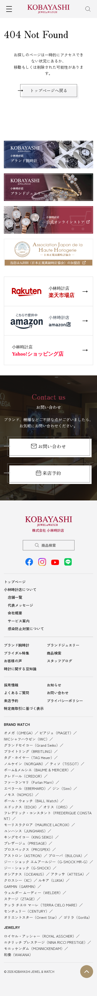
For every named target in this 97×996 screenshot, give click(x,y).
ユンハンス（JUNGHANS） (26, 830)
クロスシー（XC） (19, 880)
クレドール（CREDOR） (24, 776)
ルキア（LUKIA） (52, 880)
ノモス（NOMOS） (19, 794)
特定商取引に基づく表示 (24, 708)
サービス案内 (18, 620)
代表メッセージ (20, 605)
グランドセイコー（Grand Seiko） (32, 745)
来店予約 (51, 473)
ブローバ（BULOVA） (66, 855)
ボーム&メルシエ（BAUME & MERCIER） (37, 769)
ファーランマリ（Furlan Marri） (30, 782)
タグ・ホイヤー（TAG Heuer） (29, 757)
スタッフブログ (59, 660)
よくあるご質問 (16, 692)
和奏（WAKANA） (18, 954)
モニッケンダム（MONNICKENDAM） (34, 948)
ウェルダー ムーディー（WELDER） (33, 892)
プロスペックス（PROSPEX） (28, 849)
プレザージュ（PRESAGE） (26, 843)
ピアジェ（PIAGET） (56, 732)
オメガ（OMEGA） (19, 732)
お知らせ (54, 684)
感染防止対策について (26, 628)
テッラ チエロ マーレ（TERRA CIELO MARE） (41, 904)
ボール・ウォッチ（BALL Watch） (32, 800)
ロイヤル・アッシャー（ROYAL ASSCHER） (40, 936)
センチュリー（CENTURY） (26, 911)
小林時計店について (20, 589)
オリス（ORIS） (56, 806)
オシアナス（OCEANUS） (25, 874)
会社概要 (15, 612)
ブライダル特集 (16, 653)
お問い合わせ (52, 446)
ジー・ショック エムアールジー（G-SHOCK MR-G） (46, 861)
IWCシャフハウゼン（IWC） (26, 739)
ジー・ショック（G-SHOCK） (28, 867)
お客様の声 (13, 660)
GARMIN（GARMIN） (21, 886)
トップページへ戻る (48, 90)
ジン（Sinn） (62, 788)
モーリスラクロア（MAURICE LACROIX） (37, 824)
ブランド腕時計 (16, 645)
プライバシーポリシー (65, 700)
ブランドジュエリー (63, 645)
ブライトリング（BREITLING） (29, 751)
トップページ (15, 581)
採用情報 (11, 684)
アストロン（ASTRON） (24, 855)
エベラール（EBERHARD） (26, 788)
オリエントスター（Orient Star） (31, 917)
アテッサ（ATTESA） (68, 874)
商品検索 (48, 545)
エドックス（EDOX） (21, 806)
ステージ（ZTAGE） (20, 898)
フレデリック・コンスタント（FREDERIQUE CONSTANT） (48, 815)
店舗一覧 (15, 597)
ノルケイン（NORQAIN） (24, 763)
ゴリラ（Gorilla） (77, 917)
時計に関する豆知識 (20, 668)
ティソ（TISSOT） (65, 763)
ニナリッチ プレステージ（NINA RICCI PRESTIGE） (45, 942)
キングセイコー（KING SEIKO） (29, 837)
